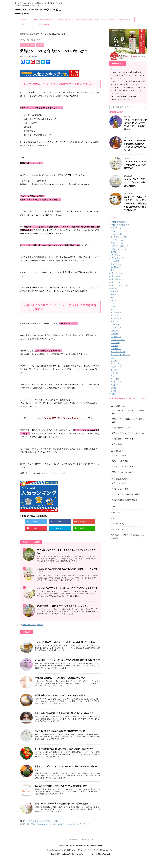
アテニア (114, 309)
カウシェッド (116, 319)
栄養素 (113, 294)
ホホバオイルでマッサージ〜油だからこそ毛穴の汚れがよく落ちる (67, 588)
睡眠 (112, 297)
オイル (113, 231)
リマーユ (114, 373)
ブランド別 (113, 300)
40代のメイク (114, 282)
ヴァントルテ (116, 382)
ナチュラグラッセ (118, 352)
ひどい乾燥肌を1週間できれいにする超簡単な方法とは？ (63, 606)
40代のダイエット (116, 273)
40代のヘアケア (124, 20)
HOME (23, 20)
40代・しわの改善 (119, 483)
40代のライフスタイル (118, 285)
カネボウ (114, 322)
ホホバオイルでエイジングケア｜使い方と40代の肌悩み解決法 (135, 182)
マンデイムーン (117, 364)
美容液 (113, 252)
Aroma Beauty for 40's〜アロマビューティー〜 (80, 845)
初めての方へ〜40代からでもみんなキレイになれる (44, 20)
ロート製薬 (115, 379)
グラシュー (115, 325)
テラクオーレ (116, 349)
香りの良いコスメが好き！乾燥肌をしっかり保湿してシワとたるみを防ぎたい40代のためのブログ (80, 850)
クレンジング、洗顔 (119, 237)
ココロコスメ (116, 328)
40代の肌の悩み (64, 20)
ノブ (112, 358)
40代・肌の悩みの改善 (84, 20)
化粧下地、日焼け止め (119, 246)
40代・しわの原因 (119, 455)
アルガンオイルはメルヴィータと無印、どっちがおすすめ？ (135, 164)
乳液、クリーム (117, 243)
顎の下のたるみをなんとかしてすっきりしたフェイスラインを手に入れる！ (59, 824)
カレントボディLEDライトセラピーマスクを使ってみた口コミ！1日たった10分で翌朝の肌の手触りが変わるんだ (135, 203)
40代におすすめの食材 (118, 222)
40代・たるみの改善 (120, 489)
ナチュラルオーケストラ (120, 355)
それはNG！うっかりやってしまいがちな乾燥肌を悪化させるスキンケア (67, 660)
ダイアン (114, 346)
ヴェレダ (114, 385)
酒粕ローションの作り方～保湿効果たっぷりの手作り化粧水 (62, 803)
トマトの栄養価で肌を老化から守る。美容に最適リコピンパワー (64, 749)
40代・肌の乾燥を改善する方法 (124, 500)
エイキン (114, 315)
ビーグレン (115, 361)
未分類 (112, 394)
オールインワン (117, 234)
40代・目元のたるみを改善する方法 (126, 494)
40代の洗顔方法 (118, 444)
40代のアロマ (114, 255)
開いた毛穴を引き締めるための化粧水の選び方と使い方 (60, 731)
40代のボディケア (116, 279)
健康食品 (40, 625)
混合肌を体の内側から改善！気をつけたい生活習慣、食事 (61, 786)
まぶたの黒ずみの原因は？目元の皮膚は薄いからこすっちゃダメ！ (65, 713)
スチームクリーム (118, 340)
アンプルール (116, 312)
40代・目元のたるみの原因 (122, 466)
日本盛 (113, 388)
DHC (112, 303)
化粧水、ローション (119, 249)
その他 (113, 306)
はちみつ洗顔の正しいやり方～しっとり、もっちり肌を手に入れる (65, 642)
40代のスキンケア (29, 625)
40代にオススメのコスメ (119, 225)
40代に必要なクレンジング (122, 428)
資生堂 (113, 391)
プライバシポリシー (119, 524)
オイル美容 (115, 261)
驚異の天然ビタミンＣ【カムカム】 (67, 418)
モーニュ (114, 370)
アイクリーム (116, 228)
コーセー (114, 334)
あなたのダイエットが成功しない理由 (43, 821)
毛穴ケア (114, 270)
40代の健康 (113, 288)
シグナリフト (116, 337)
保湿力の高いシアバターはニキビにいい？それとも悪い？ (61, 695)
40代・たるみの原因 (120, 461)
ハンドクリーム (117, 240)
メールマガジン (117, 529)
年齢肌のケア (116, 267)
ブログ (23, 25)
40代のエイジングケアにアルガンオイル (128, 433)
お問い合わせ (44, 25)
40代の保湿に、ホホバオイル (123, 439)
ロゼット (114, 376)
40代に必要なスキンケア (104, 20)
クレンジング (116, 264)
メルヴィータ (116, 367)
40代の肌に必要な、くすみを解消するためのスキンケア (60, 678)
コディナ (114, 331)
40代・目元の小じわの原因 (122, 472)
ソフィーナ (115, 343)
